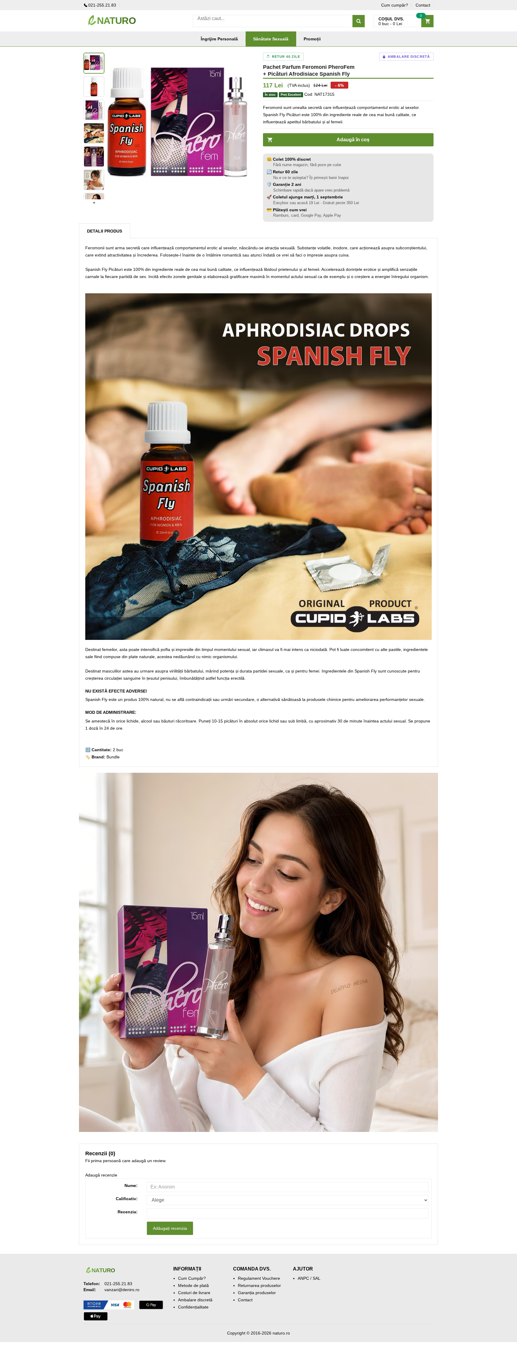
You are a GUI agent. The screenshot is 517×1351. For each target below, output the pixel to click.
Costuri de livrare (194, 1292)
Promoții (312, 39)
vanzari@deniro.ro (121, 1289)
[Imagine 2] (93, 86)
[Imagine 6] (93, 179)
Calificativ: (127, 1198)
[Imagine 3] (93, 109)
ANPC (303, 1278)
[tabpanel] (180, 126)
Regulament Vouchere (259, 1278)
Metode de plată (193, 1285)
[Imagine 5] (93, 156)
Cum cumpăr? (394, 5)
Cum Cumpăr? (192, 1278)
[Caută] (358, 21)
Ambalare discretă (195, 1299)
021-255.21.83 (102, 5)
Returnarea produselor (259, 1285)
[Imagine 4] (93, 133)
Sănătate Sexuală (270, 39)
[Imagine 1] (93, 63)
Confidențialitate (193, 1307)
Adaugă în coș (353, 139)
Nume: (131, 1185)
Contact (423, 5)
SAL (316, 1278)
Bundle (113, 757)
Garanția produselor (257, 1292)
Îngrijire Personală (219, 39)
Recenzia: (128, 1211)
